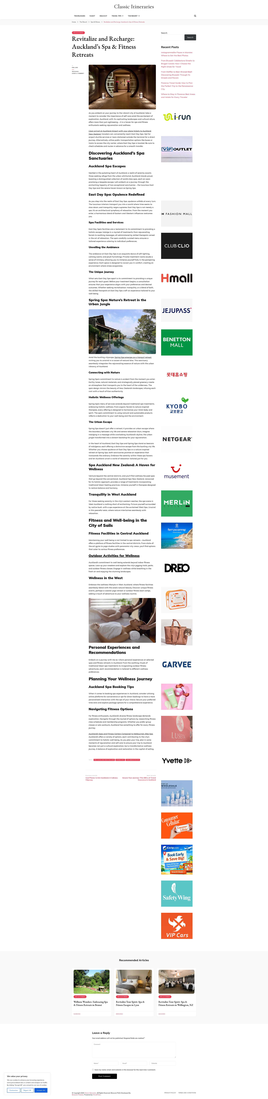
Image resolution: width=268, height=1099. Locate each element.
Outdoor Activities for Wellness (114, 556)
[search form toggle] (195, 16)
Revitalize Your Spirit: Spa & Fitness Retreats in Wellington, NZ (175, 1003)
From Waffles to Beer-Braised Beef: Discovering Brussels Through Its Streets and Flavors (176, 75)
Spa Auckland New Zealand (104, 760)
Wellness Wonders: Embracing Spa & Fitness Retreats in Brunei (91, 1003)
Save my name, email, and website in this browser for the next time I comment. (125, 1070)
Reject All (27, 1090)
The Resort (133, 16)
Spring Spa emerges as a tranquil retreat (133, 357)
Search (164, 33)
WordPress (97, 1095)
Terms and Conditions (187, 1093)
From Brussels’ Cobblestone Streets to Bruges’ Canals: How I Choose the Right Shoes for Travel (178, 63)
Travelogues (79, 16)
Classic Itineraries (134, 6)
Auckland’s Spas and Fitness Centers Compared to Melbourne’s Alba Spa (121, 734)
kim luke (75, 67)
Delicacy (103, 16)
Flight (92, 16)
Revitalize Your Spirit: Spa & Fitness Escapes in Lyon (130, 1003)
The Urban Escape (132, 760)
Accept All (41, 1090)
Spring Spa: (120, 760)
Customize (14, 1090)
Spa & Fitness (78, 32)
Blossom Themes (77, 1095)
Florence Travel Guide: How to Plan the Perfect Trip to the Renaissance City (177, 86)
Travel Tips (116, 16)
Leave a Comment (79, 73)
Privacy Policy (170, 1093)
